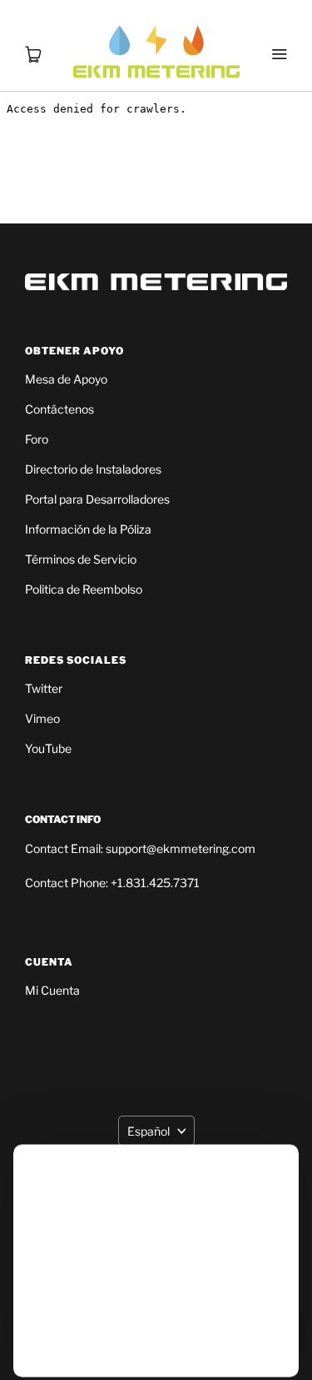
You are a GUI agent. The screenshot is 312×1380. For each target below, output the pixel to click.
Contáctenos (59, 409)
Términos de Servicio (80, 559)
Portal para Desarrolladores (97, 499)
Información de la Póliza (88, 529)
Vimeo (42, 718)
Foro (36, 439)
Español (148, 1131)
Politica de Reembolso (83, 589)
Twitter (43, 688)
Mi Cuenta (52, 990)
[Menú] (279, 33)
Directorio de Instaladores (93, 469)
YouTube (48, 748)
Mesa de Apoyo (66, 379)
